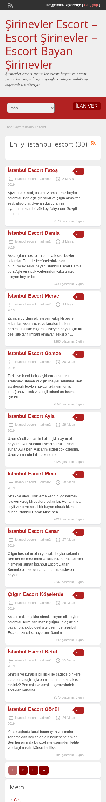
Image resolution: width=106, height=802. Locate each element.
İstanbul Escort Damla (33, 233)
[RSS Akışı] (10, 4)
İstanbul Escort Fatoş (33, 170)
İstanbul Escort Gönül (33, 709)
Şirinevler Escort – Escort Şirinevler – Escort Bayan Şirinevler (51, 44)
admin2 (45, 178)
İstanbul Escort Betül (32, 652)
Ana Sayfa (14, 127)
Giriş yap (91, 5)
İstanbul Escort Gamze (34, 353)
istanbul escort (25, 178)
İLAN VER (87, 106)
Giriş (17, 800)
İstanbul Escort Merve (33, 296)
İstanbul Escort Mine (32, 473)
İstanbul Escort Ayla (31, 416)
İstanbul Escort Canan (33, 531)
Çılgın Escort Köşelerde (35, 594)
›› (44, 770)
